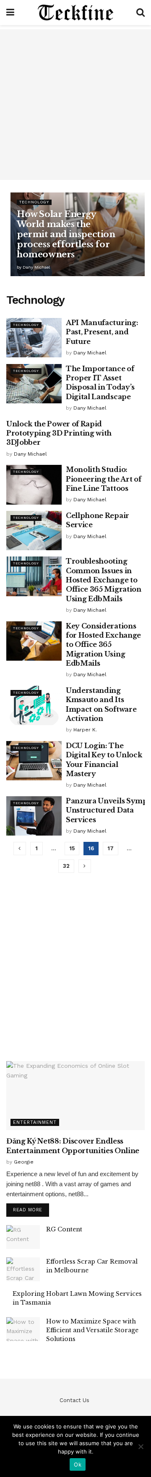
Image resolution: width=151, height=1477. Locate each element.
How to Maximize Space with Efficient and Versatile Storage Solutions (92, 1330)
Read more (27, 1210)
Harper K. (85, 730)
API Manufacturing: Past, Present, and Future (102, 332)
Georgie (24, 1162)
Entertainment (35, 1122)
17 (110, 848)
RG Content (64, 1229)
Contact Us (74, 1400)
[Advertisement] (75, 104)
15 (72, 848)
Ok (77, 1464)
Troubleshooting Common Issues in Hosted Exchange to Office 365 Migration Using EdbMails (103, 580)
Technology (34, 202)
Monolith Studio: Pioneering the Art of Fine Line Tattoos (103, 478)
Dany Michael (36, 267)
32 (66, 866)
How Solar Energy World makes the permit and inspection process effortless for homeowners (66, 234)
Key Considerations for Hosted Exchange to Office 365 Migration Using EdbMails (103, 645)
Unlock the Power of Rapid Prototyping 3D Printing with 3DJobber (59, 433)
